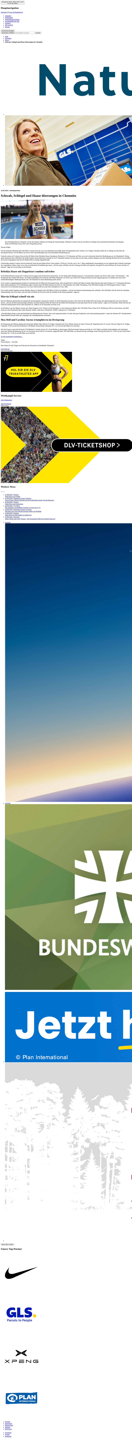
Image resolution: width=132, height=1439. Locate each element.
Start (6, 36)
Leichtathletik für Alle (12, 21)
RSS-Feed (8, 1429)
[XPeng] (21, 1376)
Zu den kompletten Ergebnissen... (12, 336)
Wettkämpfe (9, 18)
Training (7, 23)
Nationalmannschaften (12, 19)
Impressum (8, 1423)
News (7, 40)
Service (7, 27)
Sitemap (7, 1427)
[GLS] (21, 1335)
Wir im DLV (9, 25)
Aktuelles (8, 16)
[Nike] (21, 1293)
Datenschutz (9, 1425)
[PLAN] (21, 1418)
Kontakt (7, 1422)
